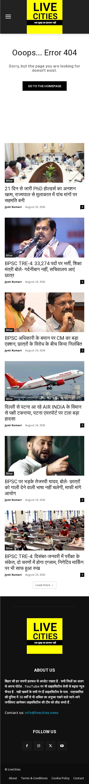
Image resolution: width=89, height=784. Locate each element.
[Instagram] (38, 746)
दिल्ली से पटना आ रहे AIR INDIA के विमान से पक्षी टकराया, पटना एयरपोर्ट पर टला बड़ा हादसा (43, 413)
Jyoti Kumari (13, 207)
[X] (50, 746)
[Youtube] (62, 746)
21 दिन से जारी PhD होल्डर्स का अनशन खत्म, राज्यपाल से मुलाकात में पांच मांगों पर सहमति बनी (41, 194)
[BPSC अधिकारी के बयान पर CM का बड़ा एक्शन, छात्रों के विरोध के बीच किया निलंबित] (44, 312)
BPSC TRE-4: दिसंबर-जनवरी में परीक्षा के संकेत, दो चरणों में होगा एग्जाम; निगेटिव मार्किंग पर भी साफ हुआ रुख (44, 562)
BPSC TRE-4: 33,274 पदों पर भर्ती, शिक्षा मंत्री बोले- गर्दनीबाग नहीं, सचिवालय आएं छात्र (43, 269)
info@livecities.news (41, 712)
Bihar (9, 180)
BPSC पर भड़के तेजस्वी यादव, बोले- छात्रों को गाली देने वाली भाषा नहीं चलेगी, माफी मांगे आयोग (43, 487)
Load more (43, 585)
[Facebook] (27, 746)
